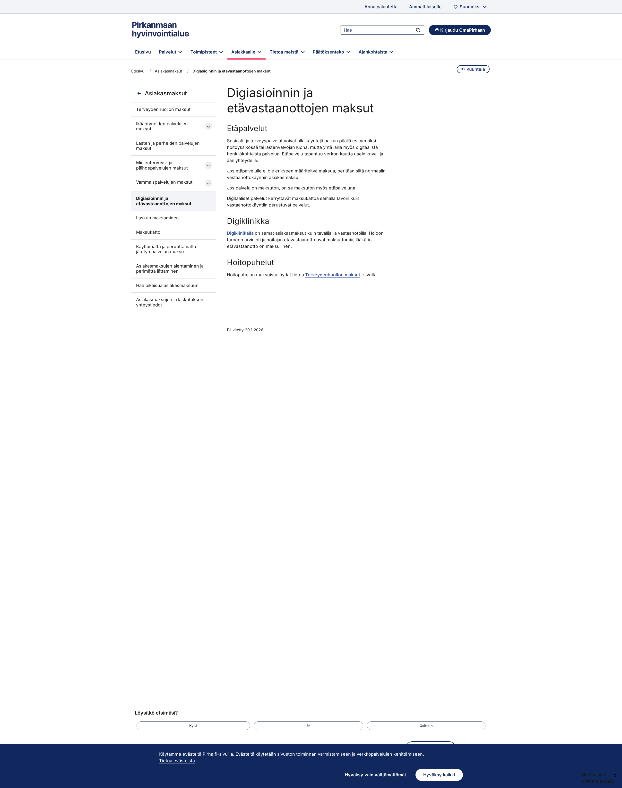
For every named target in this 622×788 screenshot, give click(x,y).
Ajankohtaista (374, 51)
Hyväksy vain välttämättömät (375, 774)
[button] (193, 725)
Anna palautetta (380, 6)
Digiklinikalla (240, 233)
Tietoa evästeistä (177, 760)
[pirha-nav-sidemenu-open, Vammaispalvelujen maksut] (208, 183)
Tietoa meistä (285, 51)
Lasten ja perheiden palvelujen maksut (168, 146)
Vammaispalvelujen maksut (164, 182)
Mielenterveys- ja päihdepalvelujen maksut (162, 165)
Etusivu (143, 51)
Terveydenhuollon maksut (163, 109)
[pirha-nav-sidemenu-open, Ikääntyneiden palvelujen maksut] (208, 126)
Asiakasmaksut (168, 71)
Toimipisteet (204, 51)
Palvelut (168, 51)
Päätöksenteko (329, 51)
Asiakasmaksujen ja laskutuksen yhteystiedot (169, 302)
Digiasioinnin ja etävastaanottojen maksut (163, 201)
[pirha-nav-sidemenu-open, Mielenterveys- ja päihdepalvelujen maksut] (208, 165)
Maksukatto (148, 232)
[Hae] (418, 30)
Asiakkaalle (244, 51)
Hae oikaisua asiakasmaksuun (167, 285)
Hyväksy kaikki (439, 774)
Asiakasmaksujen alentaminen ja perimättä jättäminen (170, 268)
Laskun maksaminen (157, 217)
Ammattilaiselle (425, 6)
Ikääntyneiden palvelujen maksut (162, 126)
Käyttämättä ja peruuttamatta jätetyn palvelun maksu (166, 249)
